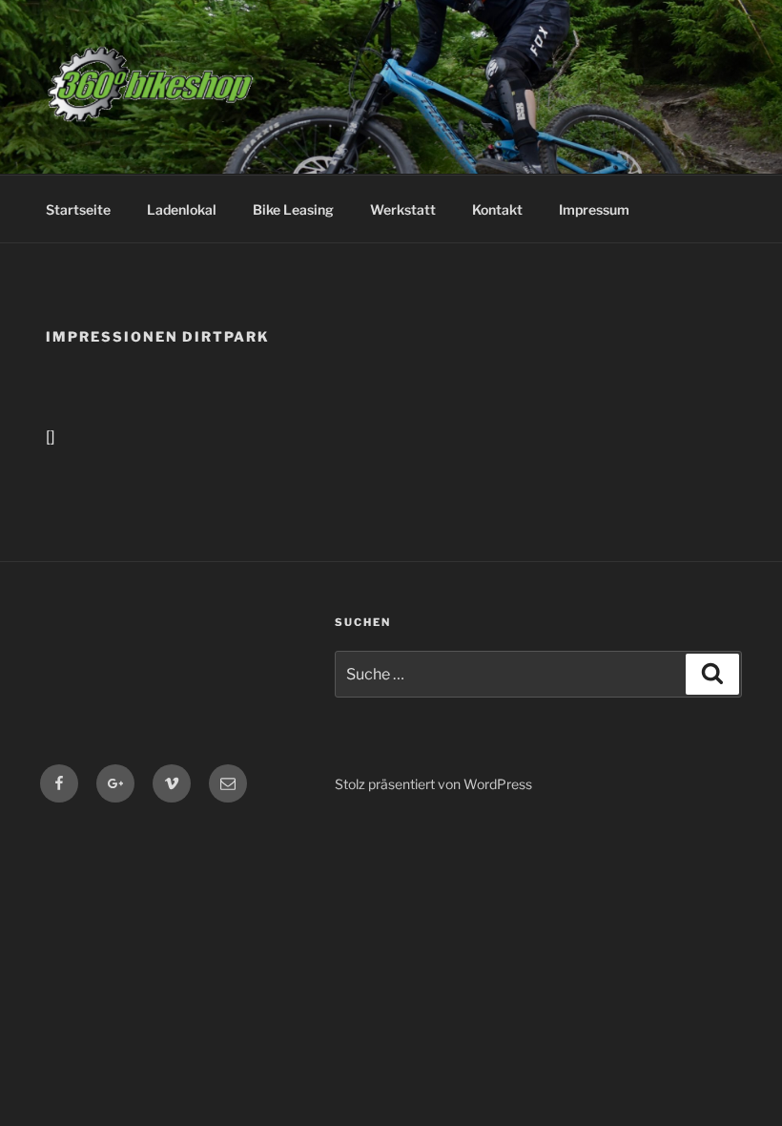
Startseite (78, 209)
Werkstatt (403, 209)
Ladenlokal (181, 209)
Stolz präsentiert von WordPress (433, 784)
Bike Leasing (293, 209)
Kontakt (497, 209)
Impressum (594, 209)
